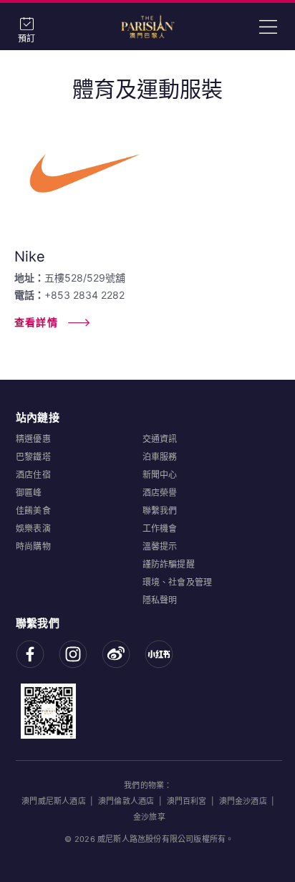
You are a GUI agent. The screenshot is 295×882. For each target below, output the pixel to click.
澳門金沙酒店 (243, 801)
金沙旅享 (149, 817)
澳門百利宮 (187, 801)
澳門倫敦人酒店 (126, 801)
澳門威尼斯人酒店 (53, 801)
